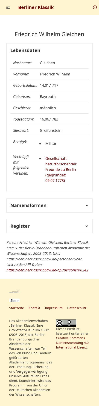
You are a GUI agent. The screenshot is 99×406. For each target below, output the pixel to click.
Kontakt (34, 308)
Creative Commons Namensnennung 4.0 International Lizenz (72, 342)
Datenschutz (77, 308)
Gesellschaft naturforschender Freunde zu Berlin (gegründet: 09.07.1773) (61, 169)
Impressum (54, 308)
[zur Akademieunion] (14, 300)
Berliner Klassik (36, 7)
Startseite (16, 308)
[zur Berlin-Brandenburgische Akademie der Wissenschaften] (14, 290)
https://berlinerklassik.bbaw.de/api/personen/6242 (47, 270)
